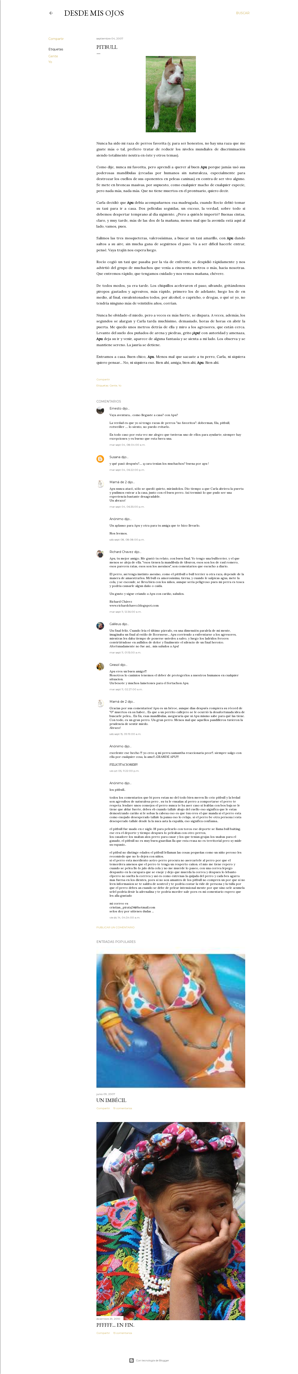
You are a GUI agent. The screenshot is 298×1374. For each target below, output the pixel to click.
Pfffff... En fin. (115, 1324)
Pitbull (106, 47)
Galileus (115, 624)
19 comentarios (122, 1108)
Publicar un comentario (115, 927)
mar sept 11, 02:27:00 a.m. (126, 689)
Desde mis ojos (94, 13)
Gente (53, 56)
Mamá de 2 (118, 482)
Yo (50, 62)
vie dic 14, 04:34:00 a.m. (125, 917)
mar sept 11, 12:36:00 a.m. (126, 611)
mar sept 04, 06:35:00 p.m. (127, 506)
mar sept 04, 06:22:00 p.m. (127, 469)
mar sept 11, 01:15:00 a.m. (125, 652)
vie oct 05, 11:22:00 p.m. (124, 770)
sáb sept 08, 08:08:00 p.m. (127, 539)
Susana (115, 457)
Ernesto (116, 408)
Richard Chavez (121, 552)
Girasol (114, 665)
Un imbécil (111, 1100)
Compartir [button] (56, 39)
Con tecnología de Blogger (152, 1360)
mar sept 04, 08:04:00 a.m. (128, 444)
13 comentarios (122, 1333)
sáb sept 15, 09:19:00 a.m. (125, 734)
